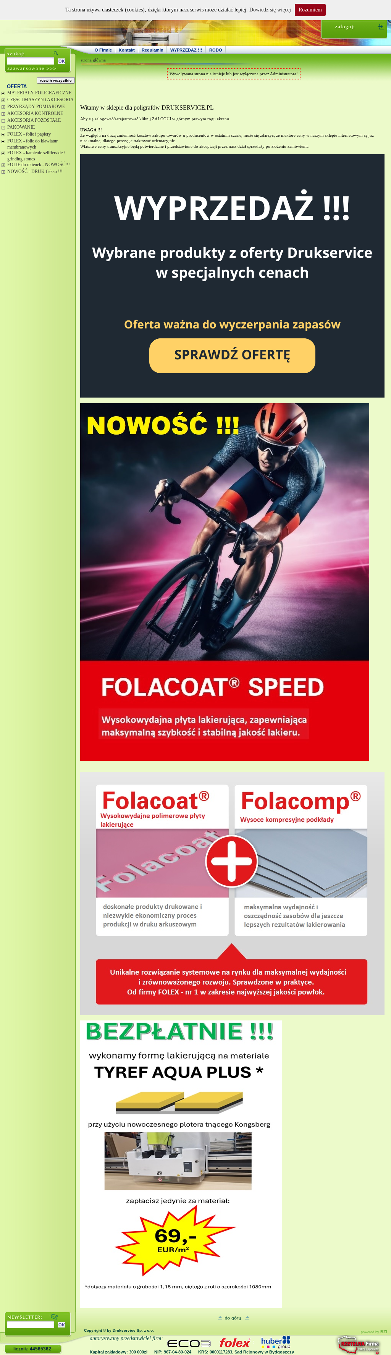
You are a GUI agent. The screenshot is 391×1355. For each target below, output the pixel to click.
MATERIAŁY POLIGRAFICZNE (39, 92)
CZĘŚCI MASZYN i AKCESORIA (40, 99)
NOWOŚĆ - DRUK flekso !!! (35, 171)
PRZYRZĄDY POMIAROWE (36, 106)
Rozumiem (310, 10)
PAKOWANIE (21, 127)
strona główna (93, 60)
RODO (215, 50)
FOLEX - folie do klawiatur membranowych (32, 144)
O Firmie (103, 50)
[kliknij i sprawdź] (338, 1345)
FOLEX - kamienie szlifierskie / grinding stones (36, 156)
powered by (374, 1332)
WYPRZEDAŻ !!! (186, 50)
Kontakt (127, 50)
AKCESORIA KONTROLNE (35, 113)
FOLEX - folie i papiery (29, 134)
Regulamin (152, 50)
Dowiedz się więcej (270, 10)
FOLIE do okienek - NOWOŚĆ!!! (38, 164)
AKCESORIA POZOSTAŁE (34, 120)
